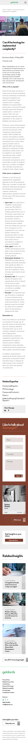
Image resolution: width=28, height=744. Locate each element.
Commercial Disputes (9, 386)
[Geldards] (14, 2)
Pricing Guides (6, 690)
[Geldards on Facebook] (8, 410)
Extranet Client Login (8, 686)
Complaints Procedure (8, 692)
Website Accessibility (8, 688)
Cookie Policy (6, 684)
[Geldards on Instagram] (7, 699)
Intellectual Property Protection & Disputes (13, 399)
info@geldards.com (7, 704)
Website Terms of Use (8, 682)
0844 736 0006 (6, 702)
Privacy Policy (6, 680)
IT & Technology (7, 389)
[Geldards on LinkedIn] (5, 410)
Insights (9, 10)
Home (4, 10)
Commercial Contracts (10, 392)
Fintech (5, 395)
